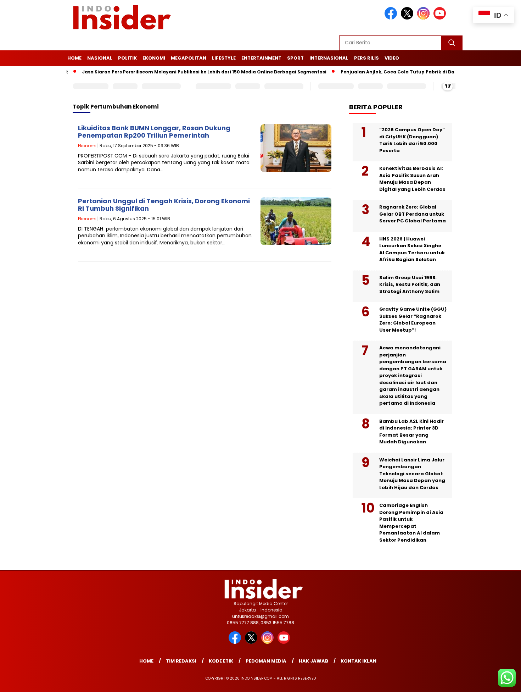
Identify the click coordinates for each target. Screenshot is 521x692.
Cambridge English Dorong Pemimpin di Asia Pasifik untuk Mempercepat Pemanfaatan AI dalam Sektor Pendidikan (411, 522)
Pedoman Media (266, 661)
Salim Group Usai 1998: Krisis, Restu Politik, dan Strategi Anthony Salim (409, 284)
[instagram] (424, 18)
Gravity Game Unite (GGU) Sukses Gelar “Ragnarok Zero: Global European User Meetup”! (413, 319)
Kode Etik (221, 661)
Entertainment (261, 58)
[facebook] (392, 18)
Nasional (99, 58)
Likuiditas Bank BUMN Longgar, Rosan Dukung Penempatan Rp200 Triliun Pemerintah (154, 131)
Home (74, 58)
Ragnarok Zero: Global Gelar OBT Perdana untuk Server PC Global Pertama (412, 214)
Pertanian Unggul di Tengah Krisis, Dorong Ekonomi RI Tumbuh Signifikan (164, 204)
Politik (127, 58)
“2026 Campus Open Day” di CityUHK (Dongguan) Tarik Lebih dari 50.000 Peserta (412, 140)
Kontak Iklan (358, 661)
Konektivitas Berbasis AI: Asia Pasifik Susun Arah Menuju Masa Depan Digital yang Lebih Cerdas (412, 179)
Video (392, 58)
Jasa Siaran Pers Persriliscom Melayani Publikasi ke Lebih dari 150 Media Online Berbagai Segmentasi (191, 72)
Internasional (328, 58)
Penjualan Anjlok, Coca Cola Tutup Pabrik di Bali (385, 72)
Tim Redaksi (181, 661)
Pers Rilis (366, 58)
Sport (295, 58)
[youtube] (440, 18)
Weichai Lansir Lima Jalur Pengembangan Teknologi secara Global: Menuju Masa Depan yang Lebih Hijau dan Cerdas (412, 473)
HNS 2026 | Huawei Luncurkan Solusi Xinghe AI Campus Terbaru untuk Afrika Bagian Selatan (412, 249)
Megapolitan (188, 58)
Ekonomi (153, 58)
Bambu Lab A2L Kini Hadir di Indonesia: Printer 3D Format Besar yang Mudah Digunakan (411, 431)
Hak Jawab (313, 661)
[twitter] (408, 18)
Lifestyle (224, 58)
